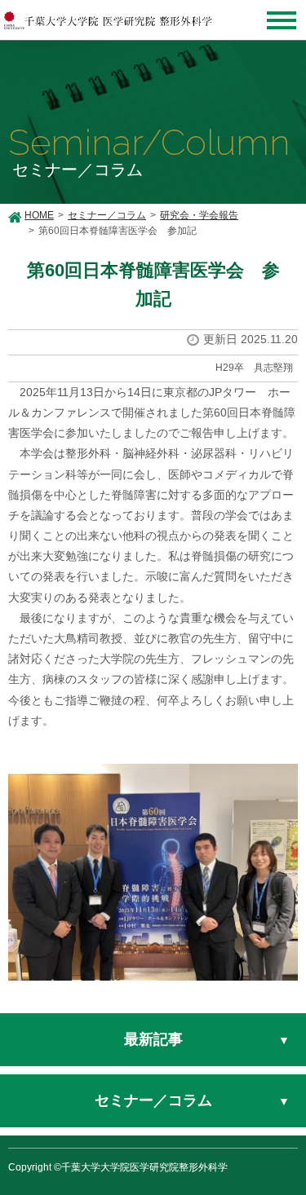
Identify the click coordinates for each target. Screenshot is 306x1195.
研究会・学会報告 (199, 215)
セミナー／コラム (107, 215)
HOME (39, 215)
